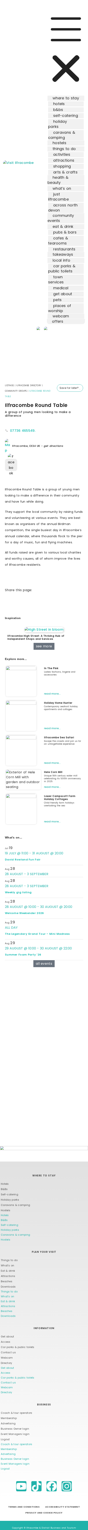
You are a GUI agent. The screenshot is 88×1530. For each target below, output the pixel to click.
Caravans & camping (15, 1205)
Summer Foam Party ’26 (23, 955)
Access (5, 1342)
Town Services (56, 279)
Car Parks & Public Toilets (61, 268)
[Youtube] (21, 1486)
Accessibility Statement (62, 1506)
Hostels (59, 142)
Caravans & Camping (61, 135)
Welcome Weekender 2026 (24, 913)
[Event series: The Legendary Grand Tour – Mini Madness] (20, 927)
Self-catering (65, 115)
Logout (5, 1439)
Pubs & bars (65, 232)
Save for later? (70, 388)
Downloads (8, 1286)
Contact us (8, 1352)
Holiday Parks (57, 124)
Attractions (63, 160)
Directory (6, 1363)
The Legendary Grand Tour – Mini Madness (37, 934)
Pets (57, 299)
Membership (9, 1418)
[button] (66, 49)
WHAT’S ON (62, 188)
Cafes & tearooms (58, 241)
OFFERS (57, 321)
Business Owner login (15, 1428)
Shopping (62, 166)
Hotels (59, 103)
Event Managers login (15, 1434)
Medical (60, 287)
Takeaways (63, 254)
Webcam (7, 1357)
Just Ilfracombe (58, 197)
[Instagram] (67, 1486)
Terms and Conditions (23, 1506)
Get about (62, 293)
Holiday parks (10, 1199)
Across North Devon (63, 208)
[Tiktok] (36, 1486)
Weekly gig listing (18, 892)
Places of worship (59, 308)
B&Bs (58, 109)
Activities (61, 154)
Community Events (60, 218)
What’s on (7, 1265)
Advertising (8, 1423)
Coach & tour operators (16, 1413)
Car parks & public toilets (17, 1347)
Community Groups (16, 390)
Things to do (9, 1260)
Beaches (6, 1281)
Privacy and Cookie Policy (44, 1512)
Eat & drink (8, 1270)
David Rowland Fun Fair (23, 859)
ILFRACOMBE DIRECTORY (28, 385)
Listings (9, 385)
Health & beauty (57, 180)
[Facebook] (51, 1486)
